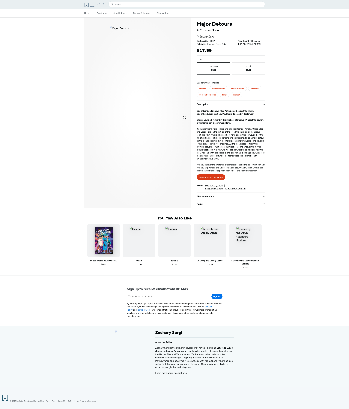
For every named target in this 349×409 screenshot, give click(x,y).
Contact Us (62, 400)
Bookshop (254, 88)
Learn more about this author (170, 372)
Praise (200, 204)
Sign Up (217, 296)
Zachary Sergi (207, 36)
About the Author (205, 196)
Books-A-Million (237, 88)
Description (202, 104)
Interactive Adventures (235, 188)
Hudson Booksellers (207, 94)
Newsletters (163, 13)
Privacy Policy (51, 400)
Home (87, 13)
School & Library (141, 13)
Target (224, 94)
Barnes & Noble (218, 88)
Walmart (236, 94)
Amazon (202, 88)
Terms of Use (39, 400)
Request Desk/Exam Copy (211, 177)
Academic (102, 13)
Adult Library (120, 13)
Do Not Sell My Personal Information (82, 400)
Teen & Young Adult (214, 185)
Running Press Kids (216, 43)
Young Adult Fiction (214, 188)
